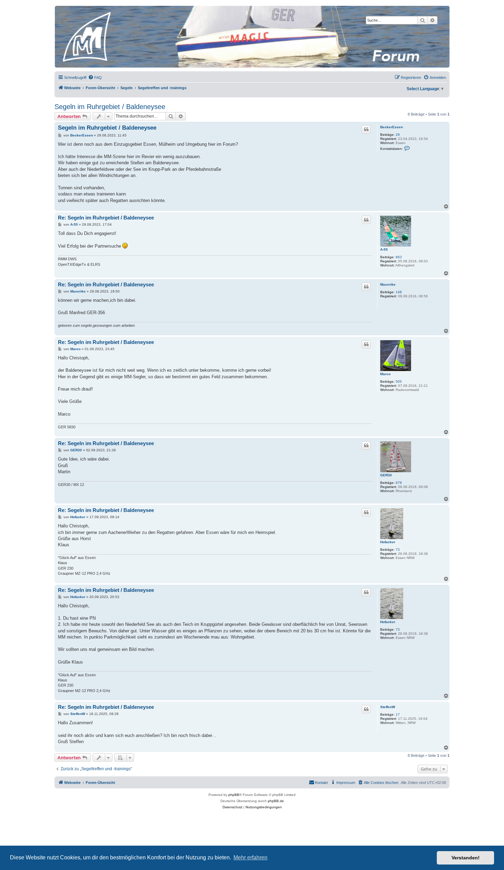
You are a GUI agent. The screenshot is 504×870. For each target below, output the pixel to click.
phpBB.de (276, 801)
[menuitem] (95, 77)
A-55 (384, 249)
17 (398, 714)
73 (398, 549)
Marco (385, 374)
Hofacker (387, 542)
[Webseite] (252, 37)
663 (399, 257)
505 (399, 381)
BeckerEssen (391, 127)
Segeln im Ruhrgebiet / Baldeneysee (110, 106)
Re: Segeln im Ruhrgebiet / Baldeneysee (106, 218)
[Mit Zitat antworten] (366, 129)
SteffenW (387, 707)
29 (398, 134)
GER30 (386, 475)
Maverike (388, 284)
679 (399, 483)
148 (399, 292)
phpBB (233, 795)
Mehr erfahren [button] (250, 857)
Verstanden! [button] (466, 857)
